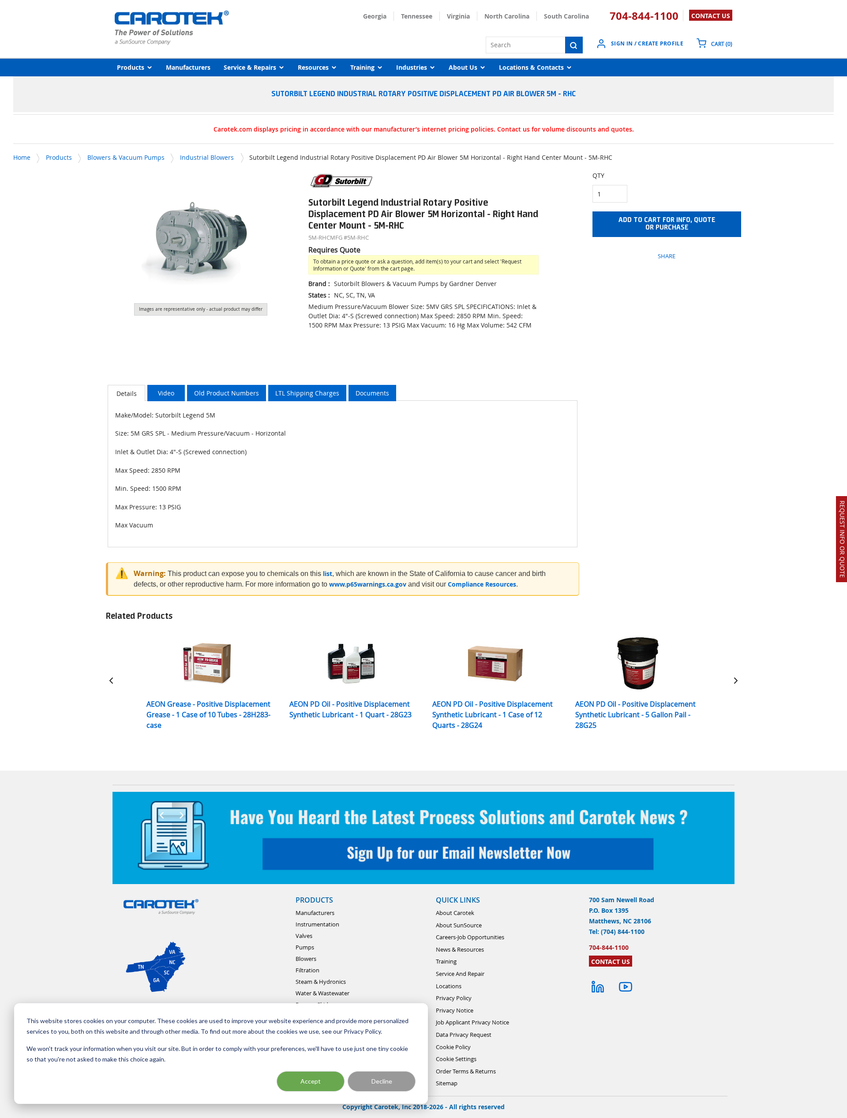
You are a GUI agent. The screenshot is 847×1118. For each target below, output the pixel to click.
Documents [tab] (372, 393)
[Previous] (111, 680)
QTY (598, 175)
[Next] (736, 680)
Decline (381, 1081)
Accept (310, 1081)
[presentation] (126, 393)
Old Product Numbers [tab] (226, 393)
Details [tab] (126, 393)
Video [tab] (166, 393)
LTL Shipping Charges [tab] (307, 393)
